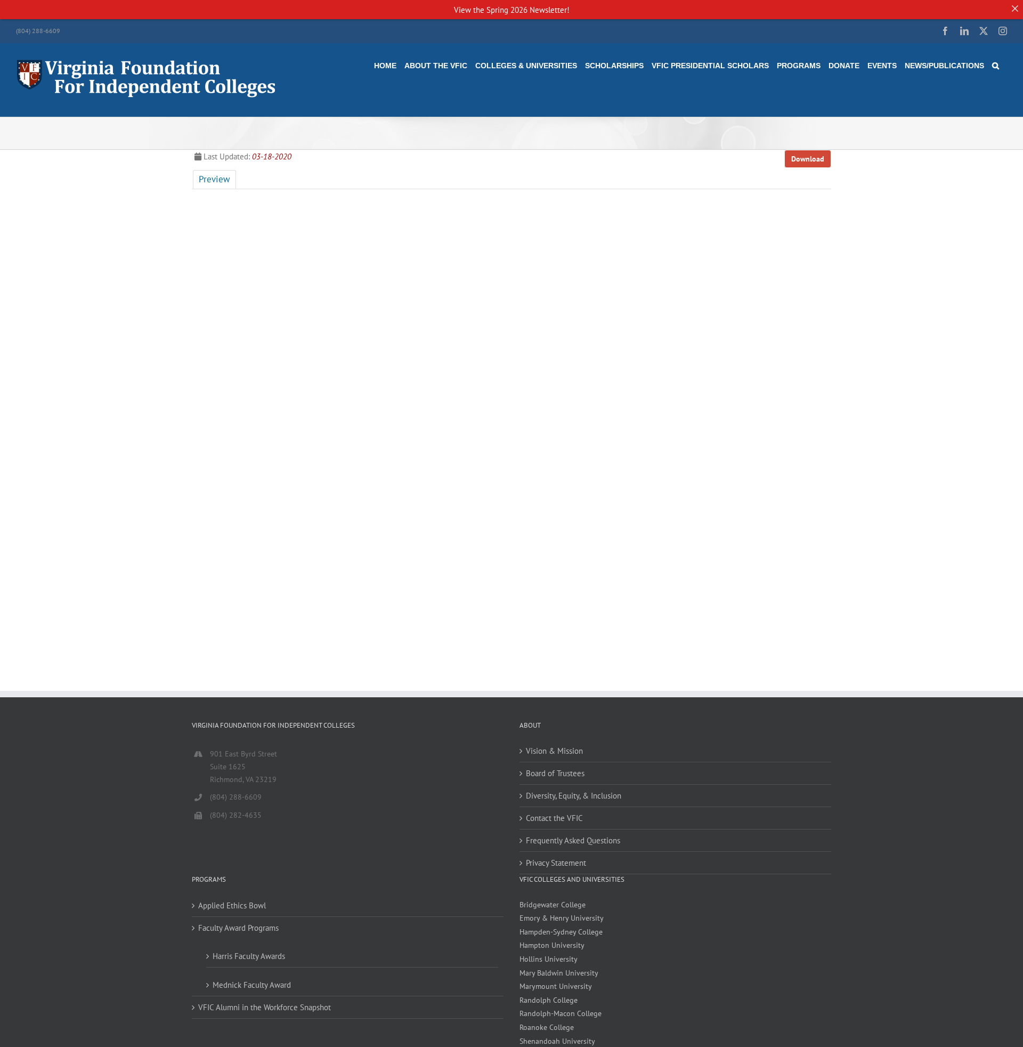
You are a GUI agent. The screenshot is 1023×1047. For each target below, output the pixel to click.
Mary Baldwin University (558, 973)
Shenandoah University (557, 1041)
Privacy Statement (556, 863)
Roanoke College (546, 1027)
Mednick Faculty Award (252, 985)
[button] (995, 65)
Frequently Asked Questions (573, 840)
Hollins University (548, 959)
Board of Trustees (555, 773)
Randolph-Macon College (560, 1013)
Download (807, 159)
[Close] (1014, 8)
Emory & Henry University (561, 918)
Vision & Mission (554, 751)
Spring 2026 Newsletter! (528, 10)
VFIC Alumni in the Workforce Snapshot (264, 1007)
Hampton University (551, 945)
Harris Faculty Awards (249, 956)
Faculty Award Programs (238, 928)
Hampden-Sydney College (561, 932)
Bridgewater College (552, 904)
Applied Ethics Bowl (232, 905)
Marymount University (555, 986)
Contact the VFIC (554, 818)
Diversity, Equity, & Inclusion (573, 796)
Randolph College (548, 1000)
